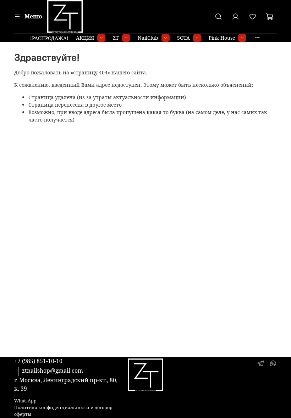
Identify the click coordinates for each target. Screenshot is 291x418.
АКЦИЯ (85, 37)
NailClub (148, 37)
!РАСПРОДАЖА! (49, 38)
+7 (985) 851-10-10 (38, 361)
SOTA (183, 37)
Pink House (222, 37)
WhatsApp (25, 401)
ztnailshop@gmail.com (52, 370)
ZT (116, 37)
